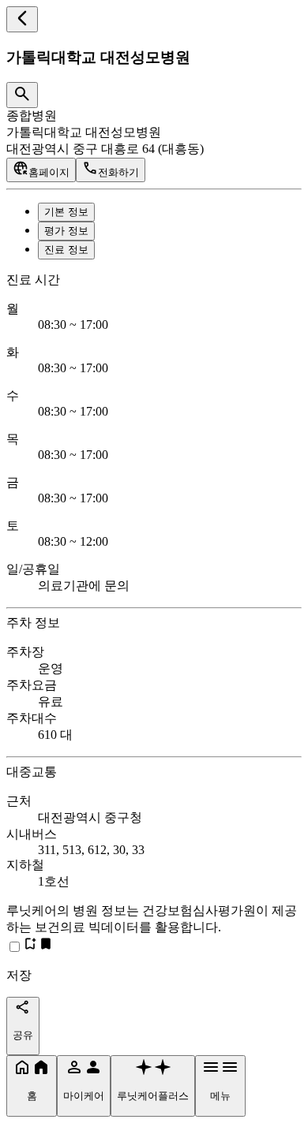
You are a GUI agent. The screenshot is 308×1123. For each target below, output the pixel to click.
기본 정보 (66, 212)
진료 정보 (66, 250)
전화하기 (118, 172)
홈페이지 (48, 172)
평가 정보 (66, 231)
